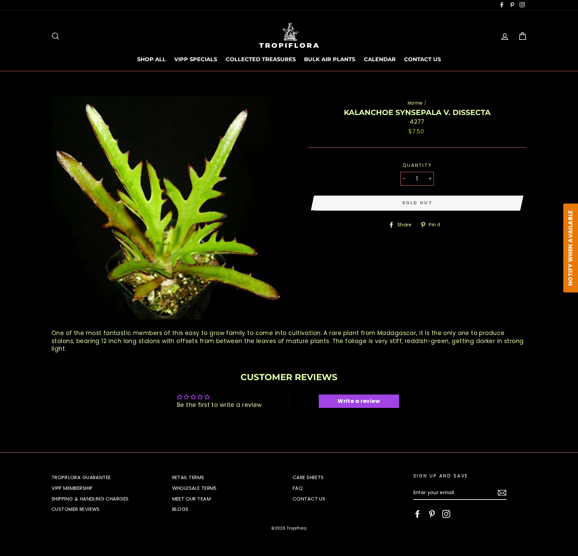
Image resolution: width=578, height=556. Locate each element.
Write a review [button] (359, 401)
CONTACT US (422, 59)
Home (415, 103)
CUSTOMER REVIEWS (76, 509)
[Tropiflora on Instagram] (446, 514)
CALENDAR (380, 59)
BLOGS (180, 509)
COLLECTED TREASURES (261, 59)
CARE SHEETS (308, 477)
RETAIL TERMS (188, 477)
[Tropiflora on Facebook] (417, 514)
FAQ (298, 488)
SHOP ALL (151, 59)
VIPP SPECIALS (195, 59)
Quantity (417, 165)
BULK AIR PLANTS (329, 59)
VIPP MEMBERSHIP (72, 488)
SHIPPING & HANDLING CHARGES (90, 498)
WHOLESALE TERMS (194, 488)
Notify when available (570, 248)
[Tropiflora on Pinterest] (432, 514)
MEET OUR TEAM (191, 498)
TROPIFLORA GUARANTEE (81, 477)
